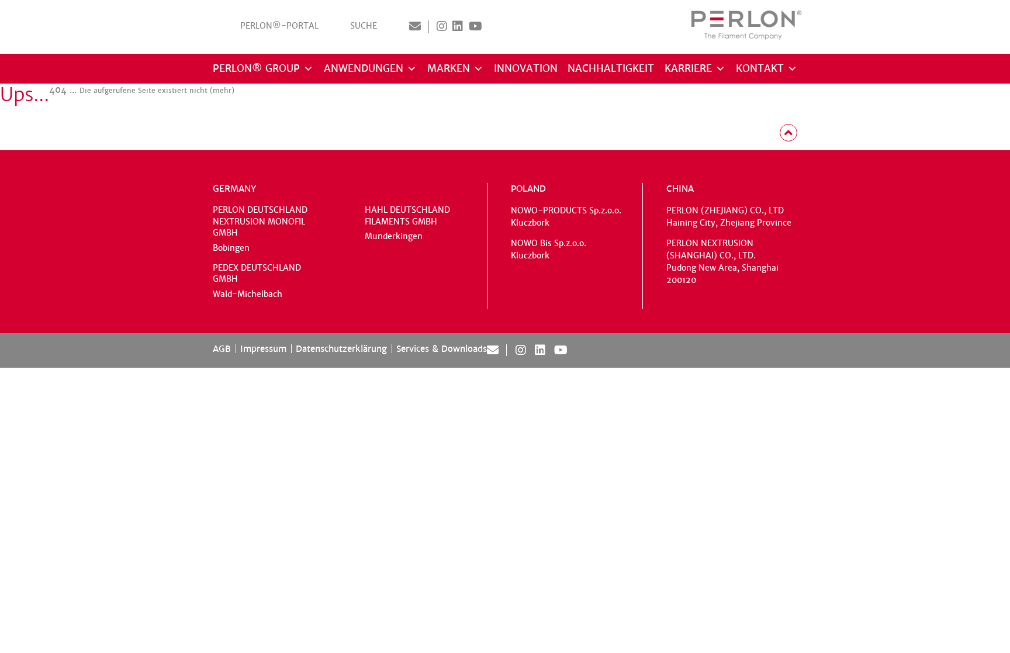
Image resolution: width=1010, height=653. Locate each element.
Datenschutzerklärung (341, 348)
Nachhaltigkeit (611, 69)
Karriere (688, 69)
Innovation (526, 69)
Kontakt (760, 69)
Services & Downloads (441, 348)
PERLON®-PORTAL (279, 26)
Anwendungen (363, 69)
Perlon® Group (256, 69)
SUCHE (363, 26)
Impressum (263, 348)
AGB (222, 348)
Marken (448, 69)
